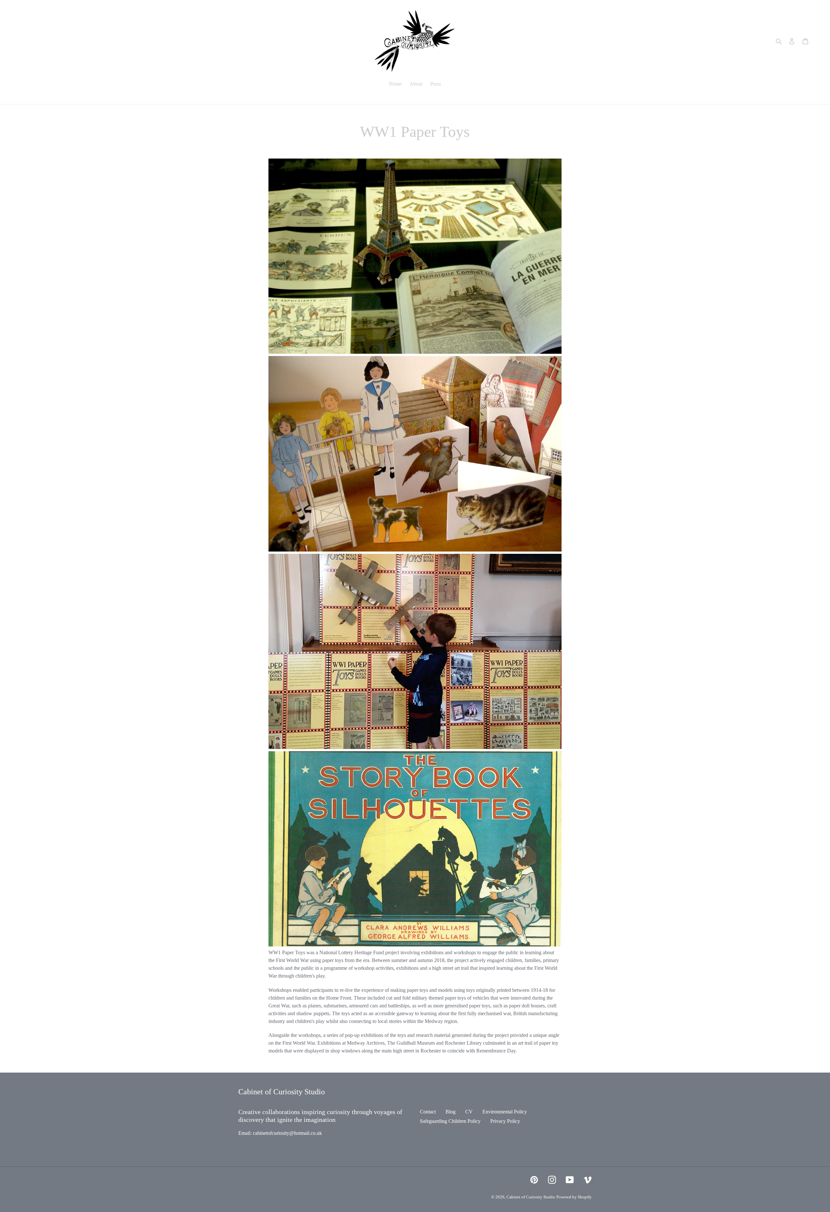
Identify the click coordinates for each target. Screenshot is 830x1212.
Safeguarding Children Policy (450, 1121)
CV (469, 1111)
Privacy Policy (505, 1121)
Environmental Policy (504, 1111)
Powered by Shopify (574, 1196)
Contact (428, 1111)
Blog (450, 1111)
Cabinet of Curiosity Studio (530, 1196)
